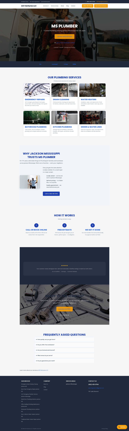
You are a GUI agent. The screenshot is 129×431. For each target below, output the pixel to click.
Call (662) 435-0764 (64, 309)
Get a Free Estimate (101, 6)
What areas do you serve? (45, 355)
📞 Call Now (122, 427)
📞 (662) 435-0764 (90, 1)
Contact (73, 6)
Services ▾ (46, 6)
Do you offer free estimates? (45, 345)
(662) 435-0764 (87, 6)
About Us (46, 384)
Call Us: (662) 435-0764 (51, 194)
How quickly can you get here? (46, 339)
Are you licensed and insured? (46, 350)
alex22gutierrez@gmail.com (96, 388)
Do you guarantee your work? (46, 361)
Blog (67, 6)
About (62, 6)
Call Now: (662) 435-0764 (64, 36)
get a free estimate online (66, 43)
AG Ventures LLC (29, 6)
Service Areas (54, 6)
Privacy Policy (105, 428)
